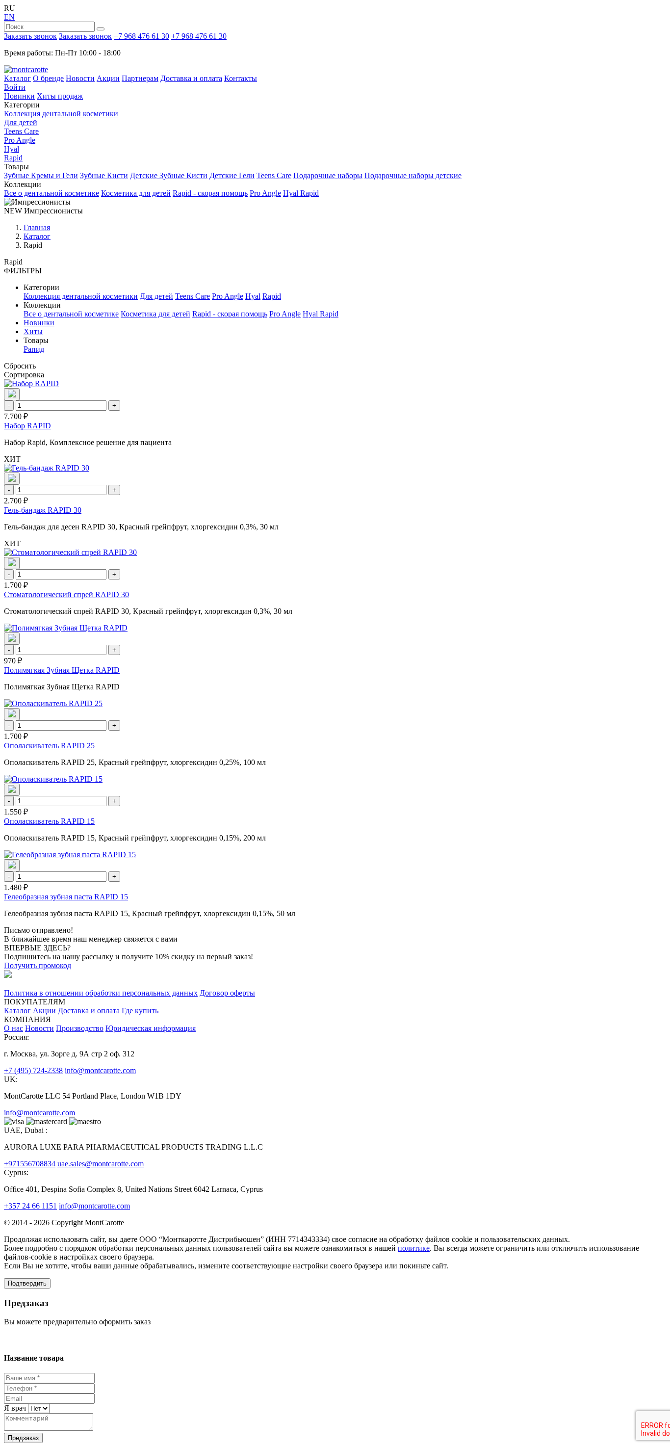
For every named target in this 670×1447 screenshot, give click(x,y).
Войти (15, 87)
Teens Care (21, 131)
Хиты (33, 331)
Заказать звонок (30, 36)
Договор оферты (227, 993)
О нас (13, 1028)
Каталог (17, 78)
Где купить (140, 1010)
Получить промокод (37, 965)
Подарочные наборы (327, 175)
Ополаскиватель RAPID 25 (49, 745)
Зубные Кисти (104, 175)
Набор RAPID (27, 425)
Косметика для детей (136, 193)
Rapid (13, 158)
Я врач (15, 1408)
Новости (80, 78)
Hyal (11, 149)
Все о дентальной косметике (51, 193)
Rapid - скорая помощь (210, 193)
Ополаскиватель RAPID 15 (49, 821)
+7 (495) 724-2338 (33, 1070)
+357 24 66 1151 (30, 1206)
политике (414, 1248)
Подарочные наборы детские (413, 175)
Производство (79, 1028)
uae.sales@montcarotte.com (100, 1163)
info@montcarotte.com (100, 1070)
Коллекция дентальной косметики (61, 113)
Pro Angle (19, 140)
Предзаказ (23, 1438)
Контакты (240, 78)
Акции (108, 78)
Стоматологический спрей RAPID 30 (66, 594)
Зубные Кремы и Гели (41, 175)
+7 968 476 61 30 (141, 36)
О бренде (48, 78)
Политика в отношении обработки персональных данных (101, 993)
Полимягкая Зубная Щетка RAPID (62, 670)
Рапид (34, 349)
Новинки (19, 96)
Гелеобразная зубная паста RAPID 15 (66, 897)
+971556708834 (29, 1163)
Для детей (20, 122)
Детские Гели (232, 175)
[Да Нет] (38, 1408)
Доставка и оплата (191, 78)
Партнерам (140, 78)
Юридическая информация (150, 1028)
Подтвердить (27, 1283)
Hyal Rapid (301, 193)
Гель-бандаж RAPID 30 (42, 510)
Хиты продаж (60, 96)
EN (9, 17)
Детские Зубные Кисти (168, 175)
